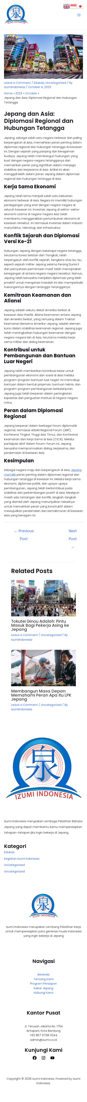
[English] (66, 6)
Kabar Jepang (43, 988)
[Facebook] (35, 1058)
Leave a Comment (17, 83)
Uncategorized (56, 83)
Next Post (73, 531)
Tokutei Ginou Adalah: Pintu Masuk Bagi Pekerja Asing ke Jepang (40, 625)
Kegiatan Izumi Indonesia (21, 859)
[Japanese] (80, 6)
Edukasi (39, 83)
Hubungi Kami (43, 993)
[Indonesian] (73, 6)
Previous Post (24, 531)
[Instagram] (43, 1058)
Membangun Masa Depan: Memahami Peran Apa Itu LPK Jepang (41, 695)
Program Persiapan (43, 984)
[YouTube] (52, 1058)
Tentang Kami (44, 979)
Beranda (43, 974)
